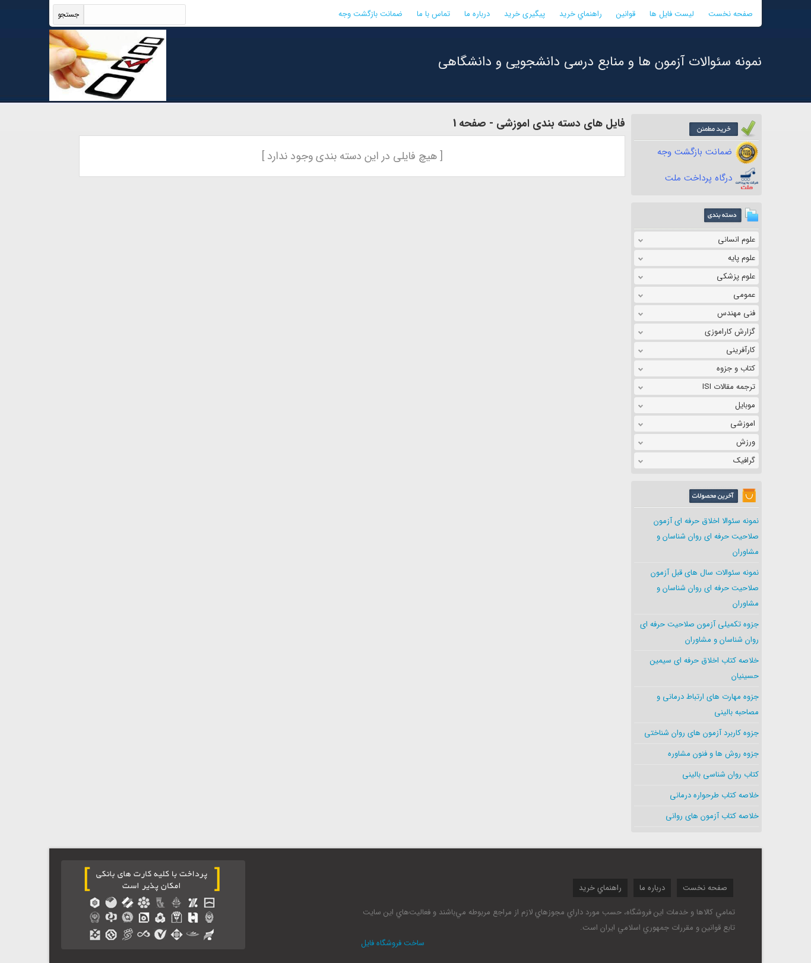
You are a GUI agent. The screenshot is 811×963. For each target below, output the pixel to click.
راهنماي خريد (580, 14)
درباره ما (477, 14)
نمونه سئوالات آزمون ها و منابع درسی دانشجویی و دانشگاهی (600, 62)
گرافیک (744, 460)
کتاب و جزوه (736, 368)
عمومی (744, 295)
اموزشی (742, 423)
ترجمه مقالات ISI (728, 387)
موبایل (745, 405)
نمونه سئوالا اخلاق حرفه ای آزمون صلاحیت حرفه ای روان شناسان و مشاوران (706, 536)
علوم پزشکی (736, 276)
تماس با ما (433, 14)
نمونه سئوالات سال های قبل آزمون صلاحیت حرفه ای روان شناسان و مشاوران (705, 588)
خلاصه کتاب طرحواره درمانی (714, 795)
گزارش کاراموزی (730, 331)
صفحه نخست (730, 14)
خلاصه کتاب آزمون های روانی (712, 816)
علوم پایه (741, 258)
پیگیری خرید (524, 14)
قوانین (625, 14)
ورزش (745, 442)
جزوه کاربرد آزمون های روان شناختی (701, 733)
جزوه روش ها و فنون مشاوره (713, 753)
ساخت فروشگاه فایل (392, 943)
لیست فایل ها (672, 14)
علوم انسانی (736, 239)
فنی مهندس (736, 313)
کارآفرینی (740, 350)
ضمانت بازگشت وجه (370, 14)
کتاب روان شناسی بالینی (720, 774)
